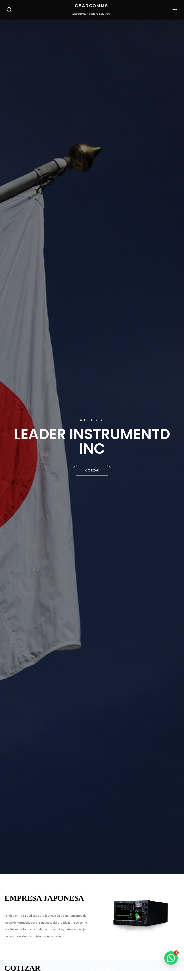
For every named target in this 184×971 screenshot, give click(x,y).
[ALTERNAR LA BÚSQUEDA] (9, 9)
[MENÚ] (175, 9)
